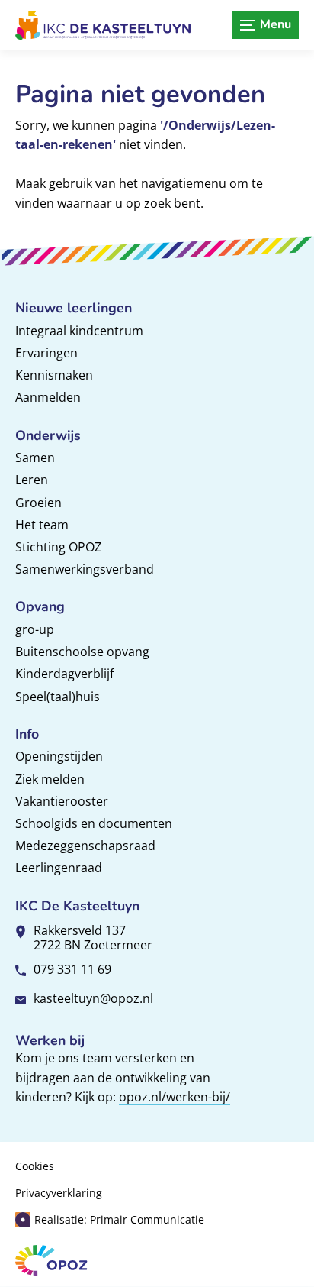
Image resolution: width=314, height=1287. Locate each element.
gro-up (34, 629)
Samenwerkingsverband (84, 569)
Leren (31, 479)
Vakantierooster (61, 801)
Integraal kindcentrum (79, 330)
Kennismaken (54, 375)
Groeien (38, 502)
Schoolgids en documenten (93, 823)
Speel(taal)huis (57, 696)
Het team (42, 524)
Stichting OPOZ (58, 546)
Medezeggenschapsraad (85, 845)
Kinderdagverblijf (64, 673)
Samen (35, 457)
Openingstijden (59, 756)
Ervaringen (46, 352)
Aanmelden (48, 397)
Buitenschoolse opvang (82, 651)
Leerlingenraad (58, 867)
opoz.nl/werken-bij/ (174, 1096)
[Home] (103, 25)
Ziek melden (50, 779)
